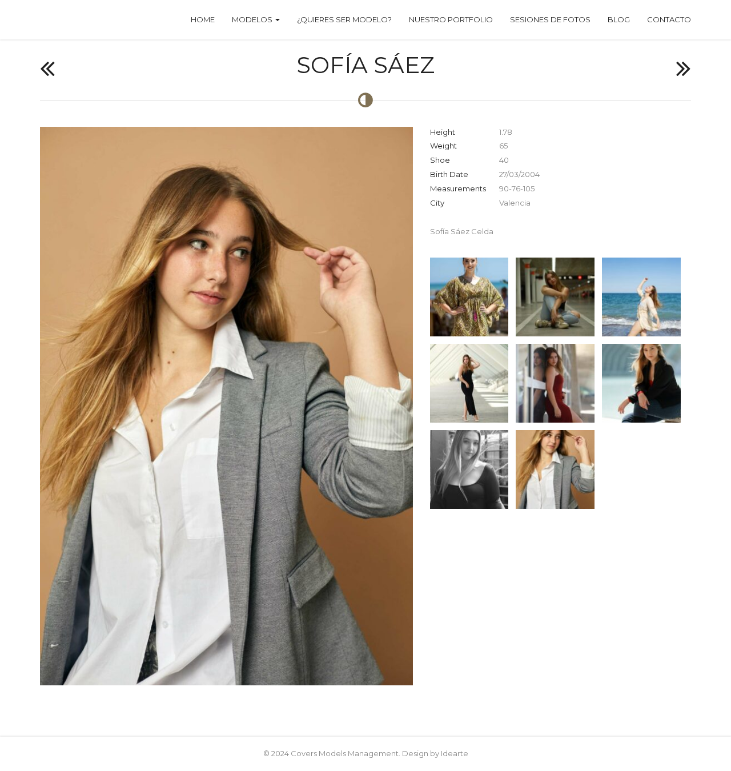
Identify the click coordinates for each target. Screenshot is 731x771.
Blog (619, 19)
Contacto (669, 19)
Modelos (253, 19)
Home (203, 19)
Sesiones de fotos (550, 19)
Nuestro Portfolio (451, 19)
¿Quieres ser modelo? (344, 19)
